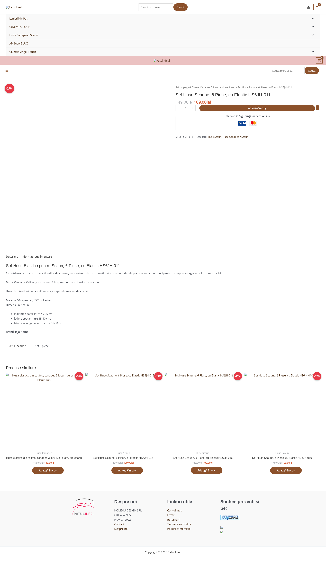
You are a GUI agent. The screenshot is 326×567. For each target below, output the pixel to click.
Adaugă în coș (257, 108)
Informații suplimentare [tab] (37, 256)
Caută (180, 7)
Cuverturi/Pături (19, 27)
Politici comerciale (179, 529)
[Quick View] (30, 470)
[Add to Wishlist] (317, 107)
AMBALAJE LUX (18, 43)
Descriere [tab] (12, 256)
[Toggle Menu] (312, 18)
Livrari (171, 515)
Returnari (173, 519)
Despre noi (121, 529)
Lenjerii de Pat (18, 18)
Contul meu (174, 510)
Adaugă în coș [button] (48, 470)
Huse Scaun (228, 87)
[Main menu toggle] (7, 70)
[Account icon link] (308, 7)
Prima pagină (183, 87)
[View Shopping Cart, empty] (316, 7)
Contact (119, 524)
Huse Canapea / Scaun (23, 35)
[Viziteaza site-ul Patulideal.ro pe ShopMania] (229, 517)
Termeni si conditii (179, 524)
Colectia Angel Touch (22, 52)
